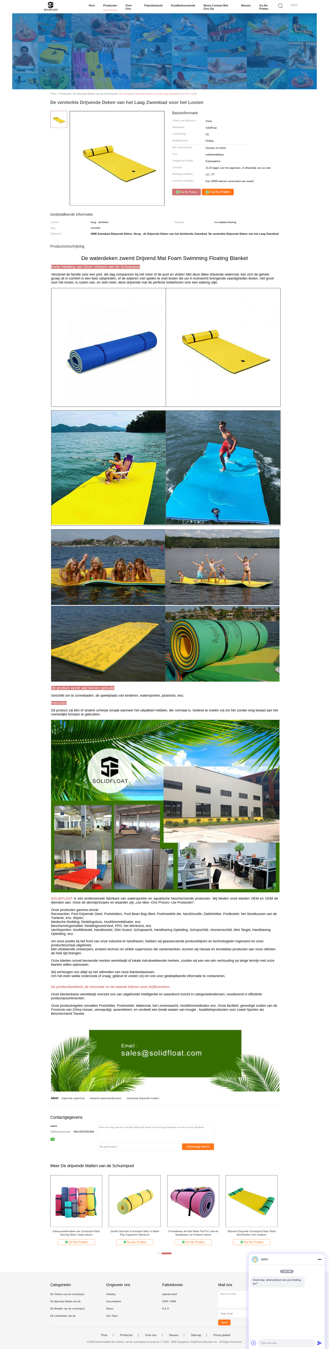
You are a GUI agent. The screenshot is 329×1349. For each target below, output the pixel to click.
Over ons (128, 7)
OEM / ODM (169, 1301)
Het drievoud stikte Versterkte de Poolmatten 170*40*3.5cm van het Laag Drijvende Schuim (134, 1233)
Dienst (109, 1308)
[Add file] (253, 1343)
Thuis (104, 1335)
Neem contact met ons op (216, 7)
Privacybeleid (221, 1335)
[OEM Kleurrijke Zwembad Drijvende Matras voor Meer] (76, 1201)
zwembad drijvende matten (143, 1098)
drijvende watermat (73, 1098)
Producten (110, 5)
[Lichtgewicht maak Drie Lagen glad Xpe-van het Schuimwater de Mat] (252, 1201)
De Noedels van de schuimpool (67, 1308)
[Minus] (319, 1259)
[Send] (319, 1343)
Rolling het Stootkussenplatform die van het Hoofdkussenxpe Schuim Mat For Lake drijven (193, 1233)
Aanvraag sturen (198, 1146)
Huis (92, 5)
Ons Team (112, 1315)
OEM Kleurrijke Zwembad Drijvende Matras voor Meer (76, 1233)
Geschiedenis (113, 1301)
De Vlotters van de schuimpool (67, 1294)
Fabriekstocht (153, 5)
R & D (165, 1308)
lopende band (169, 1294)
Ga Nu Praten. (264, 7)
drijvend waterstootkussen (105, 1098)
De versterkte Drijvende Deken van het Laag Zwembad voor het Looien (158, 93)
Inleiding (110, 1294)
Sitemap (196, 1335)
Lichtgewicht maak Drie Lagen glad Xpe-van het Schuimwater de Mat (252, 1233)
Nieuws (246, 5)
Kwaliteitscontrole (183, 5)
